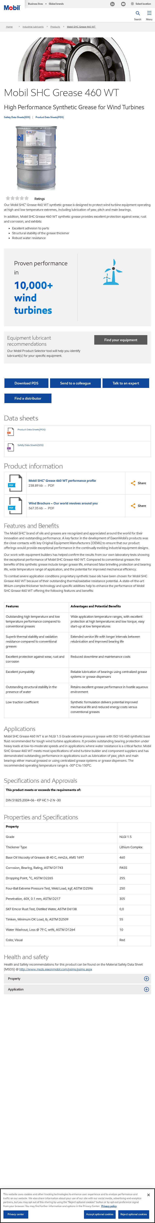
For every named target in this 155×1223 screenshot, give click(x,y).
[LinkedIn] (112, 4)
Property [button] (14, 978)
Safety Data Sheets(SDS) (17, 117)
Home (9, 26)
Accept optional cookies (99, 1214)
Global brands (56, 3)
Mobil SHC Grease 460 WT (81, 26)
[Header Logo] (12, 5)
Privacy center (16, 1214)
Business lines (35, 3)
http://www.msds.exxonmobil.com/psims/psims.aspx (55, 969)
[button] (149, 17)
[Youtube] (123, 4)
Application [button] (16, 989)
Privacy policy (109, 1206)
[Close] (148, 1194)
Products (55, 26)
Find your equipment (120, 340)
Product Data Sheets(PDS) (50, 117)
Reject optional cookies (133, 1214)
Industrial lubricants (33, 26)
